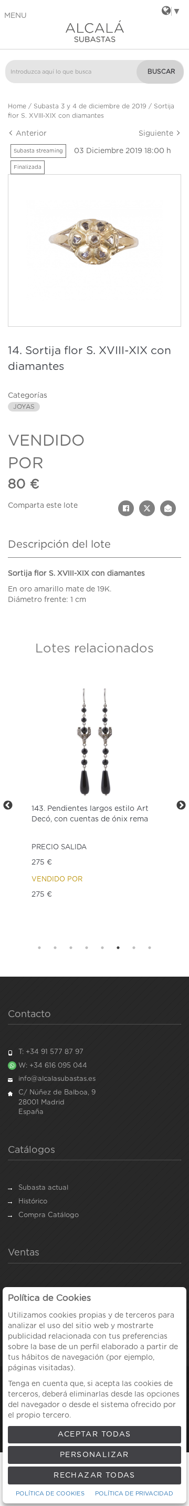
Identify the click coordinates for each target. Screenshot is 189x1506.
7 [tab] (134, 947)
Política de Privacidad (134, 1494)
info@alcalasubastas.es (57, 1079)
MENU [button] (15, 15)
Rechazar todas (94, 1475)
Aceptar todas (94, 1434)
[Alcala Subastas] (94, 31)
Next (181, 805)
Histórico (32, 1201)
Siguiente (157, 133)
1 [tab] (39, 947)
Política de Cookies (50, 1494)
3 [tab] (71, 947)
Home (17, 106)
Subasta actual (43, 1187)
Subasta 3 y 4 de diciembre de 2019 (90, 106)
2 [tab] (55, 947)
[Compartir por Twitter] (147, 508)
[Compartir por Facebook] (126, 508)
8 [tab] (149, 947)
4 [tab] (86, 947)
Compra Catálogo (48, 1215)
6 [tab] (118, 947)
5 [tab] (102, 947)
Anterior (30, 133)
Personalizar (94, 1455)
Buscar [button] (161, 71)
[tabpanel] (94, 806)
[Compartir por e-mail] (168, 508)
